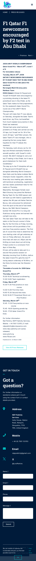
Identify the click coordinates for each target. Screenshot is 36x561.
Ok (18, 557)
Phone (5, 494)
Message (7, 506)
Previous (23, 55)
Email (5, 483)
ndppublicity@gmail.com (21, 453)
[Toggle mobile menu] (32, 5)
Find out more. (30, 550)
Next (30, 55)
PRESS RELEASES (17, 12)
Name (5, 471)
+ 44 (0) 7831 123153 (20, 441)
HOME (5, 12)
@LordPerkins (17, 464)
